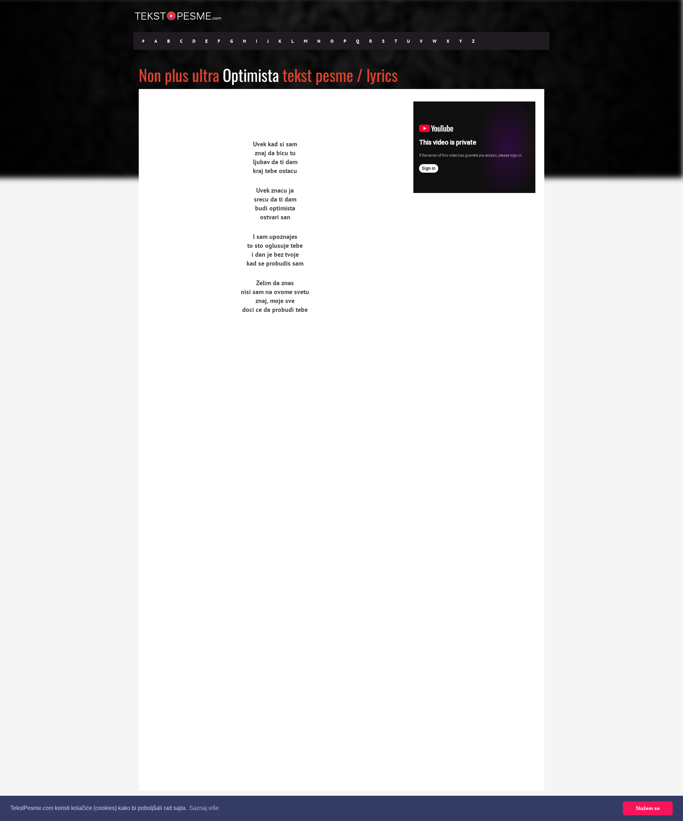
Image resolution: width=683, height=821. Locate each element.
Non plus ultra (179, 75)
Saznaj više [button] (204, 808)
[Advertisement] (204, 108)
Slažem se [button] (648, 808)
